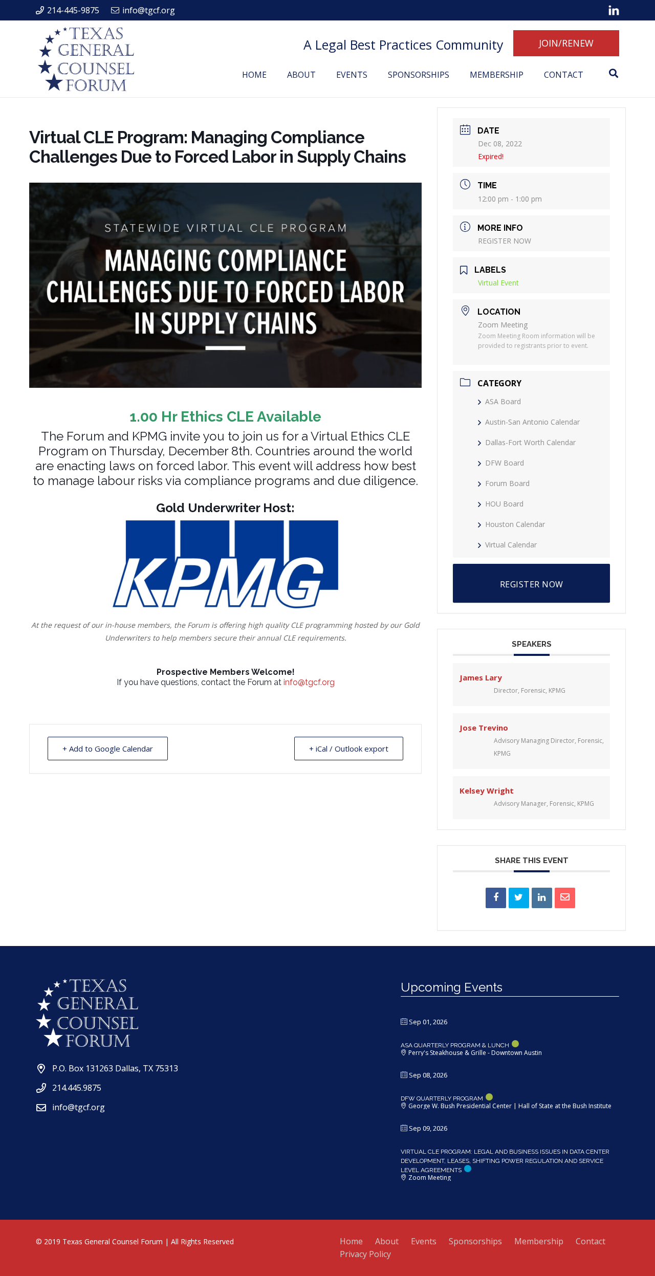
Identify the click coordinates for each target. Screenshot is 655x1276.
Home (351, 1241)
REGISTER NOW (504, 241)
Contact (590, 1241)
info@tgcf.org (309, 682)
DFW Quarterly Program (442, 1098)
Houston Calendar (515, 524)
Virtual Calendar (511, 544)
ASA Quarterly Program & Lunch (455, 1045)
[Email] (565, 898)
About (387, 1241)
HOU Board (504, 504)
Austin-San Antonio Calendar (532, 422)
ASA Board (503, 401)
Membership (538, 1241)
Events (423, 1241)
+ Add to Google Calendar (107, 748)
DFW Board (504, 463)
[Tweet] (519, 898)
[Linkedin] (542, 898)
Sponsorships (475, 1241)
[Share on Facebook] (496, 898)
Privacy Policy (365, 1254)
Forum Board (507, 483)
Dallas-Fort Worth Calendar (530, 442)
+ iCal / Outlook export (348, 748)
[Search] (613, 73)
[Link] (613, 10)
